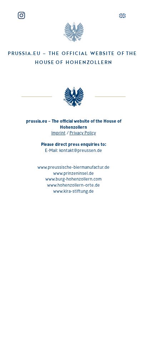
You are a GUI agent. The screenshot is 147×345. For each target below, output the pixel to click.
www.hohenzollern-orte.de (73, 185)
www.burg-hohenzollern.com (73, 179)
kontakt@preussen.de (80, 150)
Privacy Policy (83, 132)
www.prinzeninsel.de (73, 173)
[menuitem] (122, 16)
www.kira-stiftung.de (73, 191)
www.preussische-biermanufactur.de (73, 167)
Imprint (58, 132)
